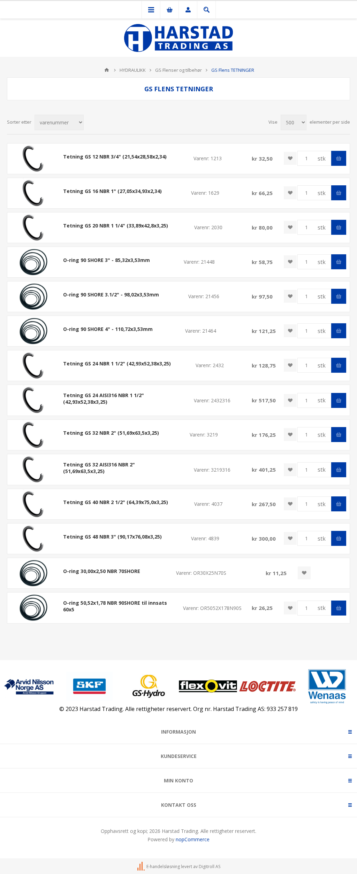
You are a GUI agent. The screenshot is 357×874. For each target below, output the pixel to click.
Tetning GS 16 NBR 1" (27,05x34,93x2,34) (112, 191)
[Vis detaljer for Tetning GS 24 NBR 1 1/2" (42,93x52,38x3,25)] (33, 365)
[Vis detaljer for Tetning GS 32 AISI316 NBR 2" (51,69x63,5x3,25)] (33, 469)
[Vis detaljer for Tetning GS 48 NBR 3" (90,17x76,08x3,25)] (33, 539)
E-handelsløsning (163, 866)
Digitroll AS (209, 866)
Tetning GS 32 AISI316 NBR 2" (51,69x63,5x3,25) (99, 467)
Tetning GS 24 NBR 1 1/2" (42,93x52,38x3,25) (117, 363)
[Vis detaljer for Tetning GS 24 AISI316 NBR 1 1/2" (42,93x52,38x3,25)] (33, 400)
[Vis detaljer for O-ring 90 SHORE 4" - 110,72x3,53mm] (33, 331)
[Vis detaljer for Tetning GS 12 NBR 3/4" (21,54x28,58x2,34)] (33, 159)
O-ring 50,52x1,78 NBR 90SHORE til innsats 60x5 (115, 606)
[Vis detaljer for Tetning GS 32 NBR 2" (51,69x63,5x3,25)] (33, 435)
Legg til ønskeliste (290, 158)
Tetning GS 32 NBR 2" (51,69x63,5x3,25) (111, 433)
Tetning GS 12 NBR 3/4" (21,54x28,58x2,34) (115, 156)
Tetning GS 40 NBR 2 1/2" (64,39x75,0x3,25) (115, 502)
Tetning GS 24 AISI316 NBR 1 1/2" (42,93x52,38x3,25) (103, 398)
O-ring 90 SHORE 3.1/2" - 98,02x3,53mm (111, 294)
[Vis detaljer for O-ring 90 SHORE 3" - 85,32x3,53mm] (33, 262)
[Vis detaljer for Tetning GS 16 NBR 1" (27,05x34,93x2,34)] (33, 193)
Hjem (106, 70)
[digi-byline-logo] (141, 866)
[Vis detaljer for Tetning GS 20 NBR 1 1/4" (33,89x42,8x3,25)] (33, 227)
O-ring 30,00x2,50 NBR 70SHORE (101, 571)
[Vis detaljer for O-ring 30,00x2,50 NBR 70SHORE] (33, 573)
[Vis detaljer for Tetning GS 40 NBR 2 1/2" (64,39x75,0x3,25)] (33, 504)
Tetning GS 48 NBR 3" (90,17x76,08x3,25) (112, 536)
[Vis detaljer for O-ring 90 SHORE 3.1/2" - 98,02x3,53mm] (33, 296)
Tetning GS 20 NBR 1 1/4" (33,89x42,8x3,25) (115, 225)
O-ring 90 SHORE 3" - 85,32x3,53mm (106, 260)
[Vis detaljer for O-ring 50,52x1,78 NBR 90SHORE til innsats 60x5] (33, 608)
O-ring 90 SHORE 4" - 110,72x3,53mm (108, 329)
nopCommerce (193, 839)
